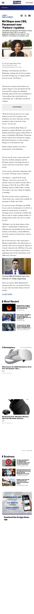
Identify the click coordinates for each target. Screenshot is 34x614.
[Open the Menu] (3, 2)
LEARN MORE (7, 294)
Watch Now (29, 2)
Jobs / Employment (7, 16)
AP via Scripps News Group (12, 63)
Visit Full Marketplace (26, 347)
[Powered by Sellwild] (29, 450)
